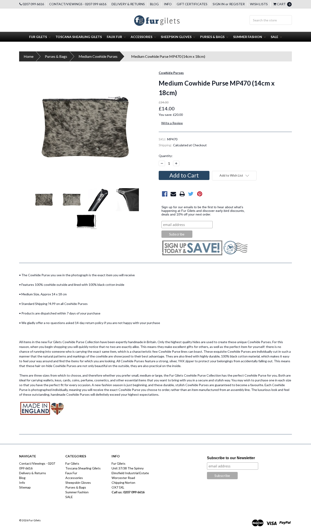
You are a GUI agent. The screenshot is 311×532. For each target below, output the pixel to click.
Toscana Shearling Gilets (79, 37)
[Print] (182, 194)
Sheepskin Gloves (176, 37)
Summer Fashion (248, 37)
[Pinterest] (200, 194)
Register (237, 4)
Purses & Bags (212, 37)
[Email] (173, 194)
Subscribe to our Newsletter (231, 458)
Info (168, 4)
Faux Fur (115, 37)
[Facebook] (165, 194)
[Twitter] (191, 194)
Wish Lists (259, 4)
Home (28, 56)
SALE (275, 37)
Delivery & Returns (128, 4)
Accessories (142, 37)
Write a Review (172, 123)
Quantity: (166, 156)
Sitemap (25, 487)
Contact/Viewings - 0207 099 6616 (77, 4)
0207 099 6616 (33, 4)
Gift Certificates (192, 4)
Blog (154, 4)
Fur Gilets (38, 37)
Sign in (218, 4)
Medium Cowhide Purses (98, 56)
